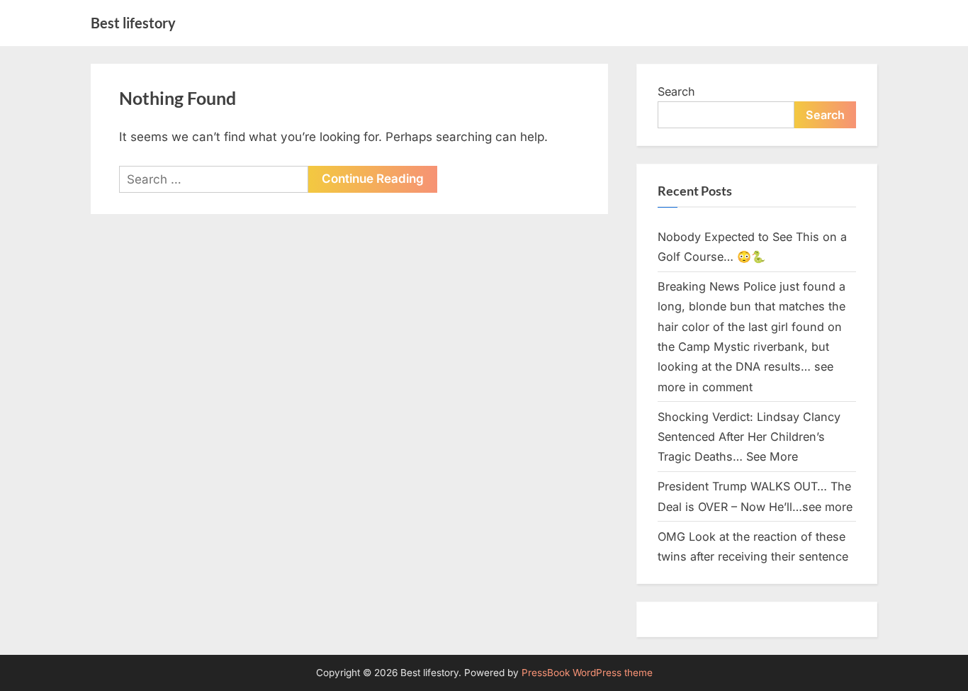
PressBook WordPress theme (587, 672)
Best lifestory (133, 22)
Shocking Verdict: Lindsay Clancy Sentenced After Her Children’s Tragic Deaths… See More (749, 437)
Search (676, 91)
